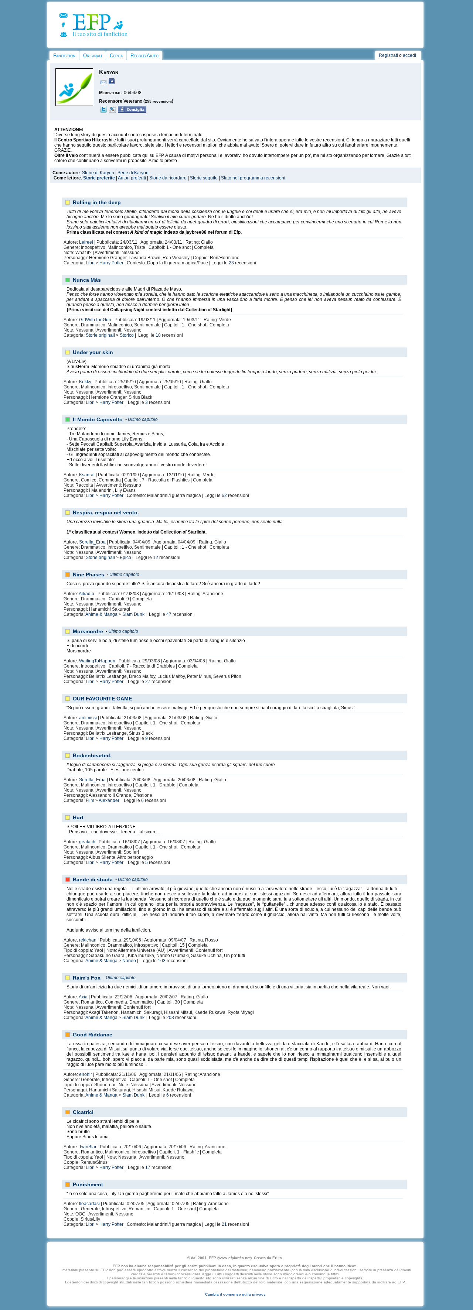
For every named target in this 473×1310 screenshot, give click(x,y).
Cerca (116, 55)
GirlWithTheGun (95, 319)
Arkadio (86, 593)
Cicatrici (83, 1112)
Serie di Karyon (133, 172)
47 (168, 614)
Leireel (86, 242)
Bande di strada (93, 879)
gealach (87, 841)
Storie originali (100, 335)
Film (90, 800)
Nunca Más (87, 280)
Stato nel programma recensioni (253, 178)
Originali (92, 55)
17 (147, 1167)
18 (158, 335)
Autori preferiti (132, 178)
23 (231, 262)
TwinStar (87, 1146)
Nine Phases (88, 574)
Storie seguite (204, 178)
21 (224, 1224)
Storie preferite (99, 178)
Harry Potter (111, 262)
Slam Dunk (133, 614)
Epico (125, 557)
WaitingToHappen (97, 660)
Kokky (85, 381)
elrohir (85, 1074)
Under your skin (93, 352)
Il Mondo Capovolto (98, 419)
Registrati (388, 55)
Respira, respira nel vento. (106, 512)
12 (155, 557)
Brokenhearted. (92, 755)
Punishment (88, 1184)
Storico (127, 335)
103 (162, 960)
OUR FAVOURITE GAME (102, 699)
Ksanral (87, 474)
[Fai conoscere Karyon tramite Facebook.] (132, 111)
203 (170, 1017)
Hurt (78, 817)
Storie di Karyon (98, 172)
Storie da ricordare (168, 178)
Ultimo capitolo (143, 419)
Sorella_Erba (92, 542)
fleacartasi (89, 1203)
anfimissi (88, 717)
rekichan (87, 940)
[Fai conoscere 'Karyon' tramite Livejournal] (112, 111)
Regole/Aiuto (144, 55)
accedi (409, 55)
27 (147, 681)
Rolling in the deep (97, 202)
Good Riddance (92, 1035)
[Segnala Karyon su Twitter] (103, 111)
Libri (90, 262)
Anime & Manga (101, 614)
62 (224, 495)
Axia (83, 996)
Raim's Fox (87, 978)
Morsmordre (88, 631)
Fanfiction (64, 55)
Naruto (129, 960)
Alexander (109, 800)
